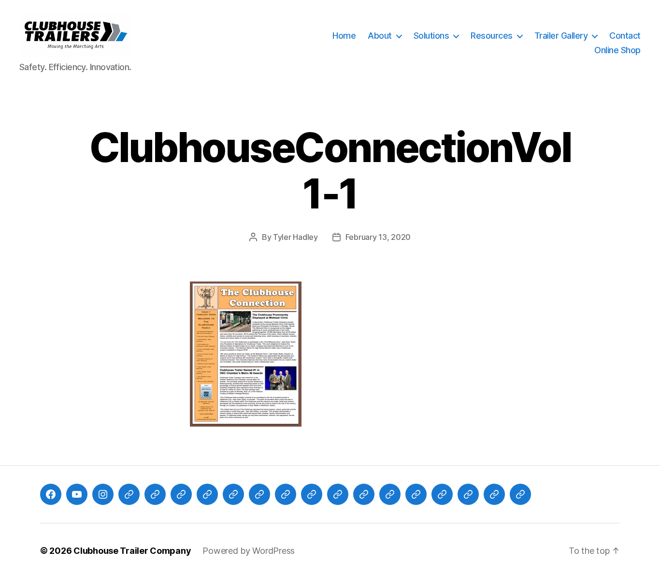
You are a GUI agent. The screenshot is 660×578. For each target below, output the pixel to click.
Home (344, 35)
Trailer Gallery (561, 35)
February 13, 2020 (378, 237)
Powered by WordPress (248, 551)
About (380, 35)
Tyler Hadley (295, 237)
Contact (625, 35)
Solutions (431, 35)
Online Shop (617, 50)
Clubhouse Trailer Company (132, 551)
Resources (492, 35)
